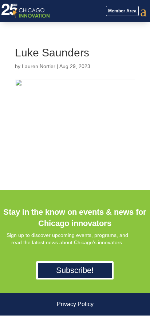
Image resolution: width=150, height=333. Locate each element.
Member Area (122, 10)
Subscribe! (75, 270)
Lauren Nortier (38, 66)
